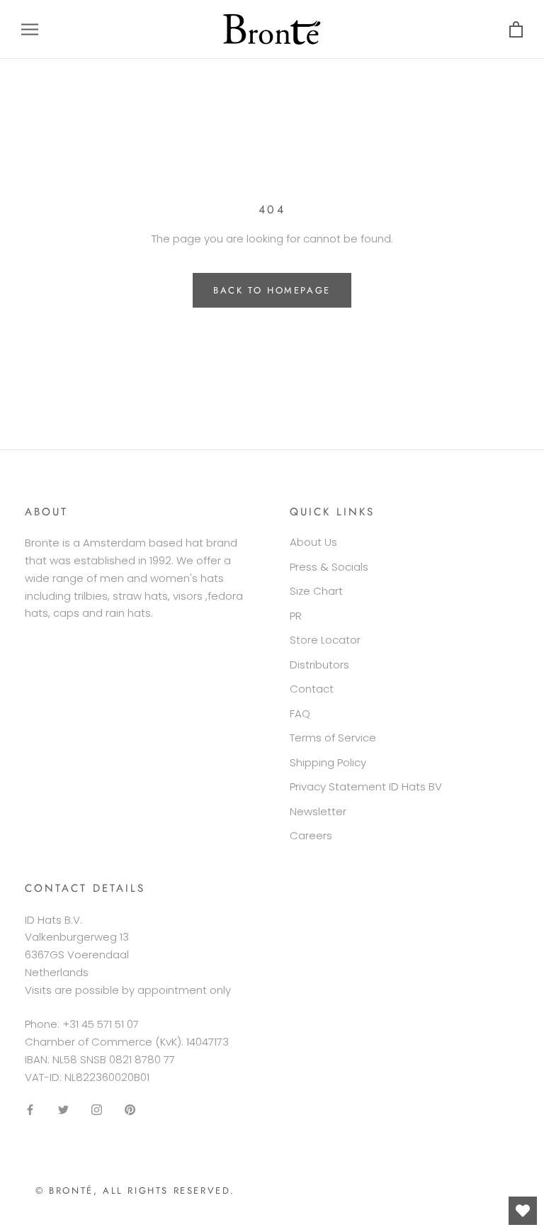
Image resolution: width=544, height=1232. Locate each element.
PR (296, 615)
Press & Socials (329, 566)
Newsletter (318, 811)
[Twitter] (63, 1109)
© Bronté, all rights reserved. (135, 1190)
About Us (313, 541)
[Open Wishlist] (523, 1211)
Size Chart (316, 590)
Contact (312, 688)
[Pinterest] (130, 1109)
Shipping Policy (328, 762)
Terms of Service (333, 737)
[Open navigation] (29, 29)
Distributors (319, 664)
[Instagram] (96, 1109)
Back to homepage (272, 290)
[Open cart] (516, 29)
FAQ (300, 713)
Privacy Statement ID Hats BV (366, 786)
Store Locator (325, 639)
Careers (311, 835)
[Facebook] (30, 1109)
